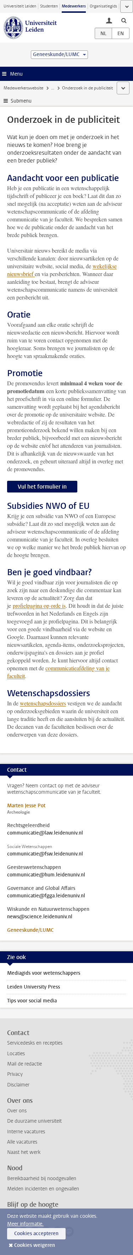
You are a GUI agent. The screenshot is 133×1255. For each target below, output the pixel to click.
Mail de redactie (24, 1064)
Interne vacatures (26, 1131)
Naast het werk (23, 1152)
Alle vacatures (22, 1142)
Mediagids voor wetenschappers (43, 973)
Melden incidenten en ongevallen (43, 1188)
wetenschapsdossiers (43, 703)
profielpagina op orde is (39, 605)
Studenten (49, 6)
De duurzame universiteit (34, 1121)
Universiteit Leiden (20, 6)
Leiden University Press (33, 987)
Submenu (21, 101)
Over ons (17, 1110)
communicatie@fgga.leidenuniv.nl (46, 896)
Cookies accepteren (36, 1233)
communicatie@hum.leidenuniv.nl (46, 875)
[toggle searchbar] (123, 20)
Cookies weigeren (34, 1245)
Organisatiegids (103, 6)
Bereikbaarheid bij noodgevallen (41, 1178)
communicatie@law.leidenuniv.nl (45, 833)
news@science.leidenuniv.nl (39, 917)
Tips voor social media (32, 1000)
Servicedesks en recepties (34, 1043)
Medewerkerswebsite (23, 88)
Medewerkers (74, 6)
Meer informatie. (25, 1224)
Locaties (16, 1053)
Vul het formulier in (42, 486)
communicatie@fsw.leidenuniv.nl (45, 854)
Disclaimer (18, 1084)
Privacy (15, 1074)
